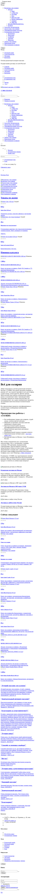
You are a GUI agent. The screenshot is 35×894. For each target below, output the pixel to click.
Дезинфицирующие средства (13, 30)
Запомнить (6, 884)
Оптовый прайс (9, 52)
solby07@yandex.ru (10, 820)
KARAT (10, 25)
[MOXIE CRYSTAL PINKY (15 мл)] (12, 651)
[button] (3, 175)
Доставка (7, 56)
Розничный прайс (9, 842)
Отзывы (6, 847)
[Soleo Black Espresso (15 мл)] (10, 584)
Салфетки (11, 37)
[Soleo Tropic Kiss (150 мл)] (9, 287)
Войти (3, 887)
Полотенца (11, 33)
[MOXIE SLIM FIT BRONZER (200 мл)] (13, 256)
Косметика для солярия (11, 8)
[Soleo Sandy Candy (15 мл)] (9, 569)
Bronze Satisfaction (17, 19)
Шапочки (11, 40)
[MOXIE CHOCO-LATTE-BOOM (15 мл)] (14, 634)
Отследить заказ (9, 834)
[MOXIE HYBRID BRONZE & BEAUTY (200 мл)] (16, 332)
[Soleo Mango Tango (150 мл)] (10, 302)
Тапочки (10, 38)
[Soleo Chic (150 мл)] (7, 201)
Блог (5, 849)
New (12, 16)
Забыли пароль (5, 885)
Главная (6, 66)
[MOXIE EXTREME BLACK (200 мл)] (13, 271)
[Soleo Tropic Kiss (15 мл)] (9, 349)
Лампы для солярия (10, 41)
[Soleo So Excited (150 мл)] (9, 236)
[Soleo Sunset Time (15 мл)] (9, 618)
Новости (7, 845)
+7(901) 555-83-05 (25, 453)
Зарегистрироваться (12, 887)
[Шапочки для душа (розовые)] (10, 217)
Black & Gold (15, 17)
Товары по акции (9, 101)
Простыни (11, 35)
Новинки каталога (10, 252)
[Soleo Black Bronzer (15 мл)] (10, 518)
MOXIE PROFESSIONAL (16, 24)
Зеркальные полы (9, 43)
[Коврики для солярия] (8, 550)
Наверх (3, 810)
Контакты (7, 57)
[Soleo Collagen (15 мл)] (8, 601)
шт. (10, 77)
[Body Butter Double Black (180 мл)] (12, 667)
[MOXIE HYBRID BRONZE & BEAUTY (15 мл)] (16, 365)
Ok (2, 892)
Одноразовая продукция (11, 32)
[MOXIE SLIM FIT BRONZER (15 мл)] (13, 317)
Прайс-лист (11, 153)
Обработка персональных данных (14, 861)
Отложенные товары (14, 151)
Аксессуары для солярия (11, 29)
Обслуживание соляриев (11, 45)
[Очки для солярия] (7, 533)
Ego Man (14, 14)
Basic (13, 11)
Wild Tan (14, 22)
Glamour (14, 21)
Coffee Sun (14, 13)
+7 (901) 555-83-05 (6, 90)
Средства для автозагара (11, 27)
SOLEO (10, 9)
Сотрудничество (9, 54)
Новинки (7, 99)
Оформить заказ (5, 167)
